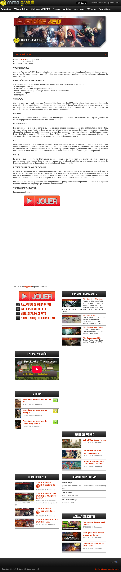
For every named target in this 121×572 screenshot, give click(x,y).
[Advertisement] (60, 241)
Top (116, 562)
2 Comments (50, 490)
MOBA (23, 60)
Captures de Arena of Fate (35, 309)
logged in (28, 287)
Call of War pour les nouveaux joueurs (92, 452)
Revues (56, 9)
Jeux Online (22, 9)
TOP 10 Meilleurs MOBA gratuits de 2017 (47, 521)
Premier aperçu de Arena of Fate (38, 318)
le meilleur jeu (68, 503)
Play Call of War (89, 315)
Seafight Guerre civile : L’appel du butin (93, 534)
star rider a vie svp (70, 495)
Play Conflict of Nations (93, 299)
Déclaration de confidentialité (107, 569)
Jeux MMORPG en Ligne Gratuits (104, 2)
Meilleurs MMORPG (40, 9)
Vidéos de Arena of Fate (33, 314)
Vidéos (92, 9)
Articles (67, 9)
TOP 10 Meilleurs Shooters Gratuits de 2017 (45, 511)
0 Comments (37, 404)
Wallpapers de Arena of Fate (36, 305)
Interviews (79, 9)
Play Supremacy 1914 (92, 338)
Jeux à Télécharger (23, 54)
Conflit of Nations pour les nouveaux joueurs (93, 462)
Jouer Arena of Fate (37, 296)
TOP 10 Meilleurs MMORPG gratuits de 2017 (45, 485)
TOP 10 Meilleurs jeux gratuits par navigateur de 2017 (46, 496)
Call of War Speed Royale (94, 440)
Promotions (105, 9)
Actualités (6, 9)
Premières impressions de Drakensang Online (35, 422)
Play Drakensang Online (93, 327)
